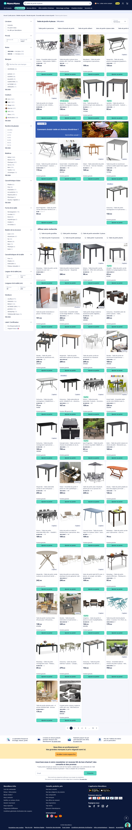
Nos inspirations (51, 803)
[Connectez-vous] (123, 3)
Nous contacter (8, 797)
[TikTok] (107, 806)
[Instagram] (102, 806)
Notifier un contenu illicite (12, 800)
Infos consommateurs (100, 827)
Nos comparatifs (51, 795)
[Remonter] (126, 818)
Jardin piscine (11, 15)
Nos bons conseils (51, 789)
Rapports (111, 827)
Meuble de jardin (31, 15)
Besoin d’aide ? (8, 795)
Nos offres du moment (53, 800)
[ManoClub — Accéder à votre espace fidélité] (117, 3)
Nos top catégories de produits (55, 792)
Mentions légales (39, 827)
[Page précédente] (67, 728)
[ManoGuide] (128, 825)
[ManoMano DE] (56, 816)
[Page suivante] (96, 728)
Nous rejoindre (8, 805)
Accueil (5, 15)
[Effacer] (90, 3)
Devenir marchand (9, 803)
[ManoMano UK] (51, 816)
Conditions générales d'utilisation (81, 827)
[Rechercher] (25, 3)
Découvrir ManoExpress (53, 808)
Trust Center (66, 827)
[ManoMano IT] (47, 816)
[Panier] (127, 3)
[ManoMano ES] (60, 816)
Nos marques (50, 797)
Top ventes (49, 805)
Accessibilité (120, 827)
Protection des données (53, 827)
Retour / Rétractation (10, 792)
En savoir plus (83, 779)
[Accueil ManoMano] (12, 3)
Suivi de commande (10, 789)
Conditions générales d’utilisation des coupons (18, 811)
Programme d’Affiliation (11, 808)
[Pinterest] (98, 806)
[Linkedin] (89, 806)
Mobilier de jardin (21, 15)
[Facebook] (94, 806)
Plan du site (28, 827)
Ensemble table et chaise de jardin (45, 15)
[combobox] (120, 21)
